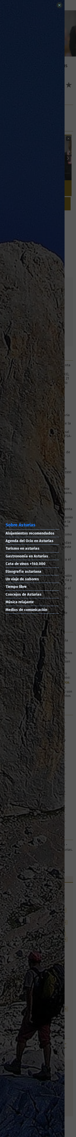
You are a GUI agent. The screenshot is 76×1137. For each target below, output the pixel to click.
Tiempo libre (16, 586)
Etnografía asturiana (23, 571)
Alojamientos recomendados (30, 533)
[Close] (59, 5)
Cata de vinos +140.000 (25, 563)
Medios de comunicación (26, 609)
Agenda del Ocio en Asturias (29, 541)
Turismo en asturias (22, 548)
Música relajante (20, 602)
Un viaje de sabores (22, 579)
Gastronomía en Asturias (27, 556)
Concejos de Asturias (24, 594)
